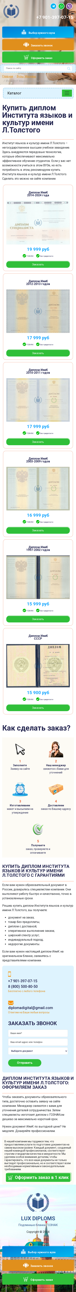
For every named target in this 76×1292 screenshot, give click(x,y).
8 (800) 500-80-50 (23, 986)
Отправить (24, 1063)
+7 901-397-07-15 (54, 17)
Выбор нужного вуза (42, 32)
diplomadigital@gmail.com (30, 1008)
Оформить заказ (41, 58)
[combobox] (38, 68)
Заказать (38, 264)
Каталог (14, 93)
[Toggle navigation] (67, 93)
